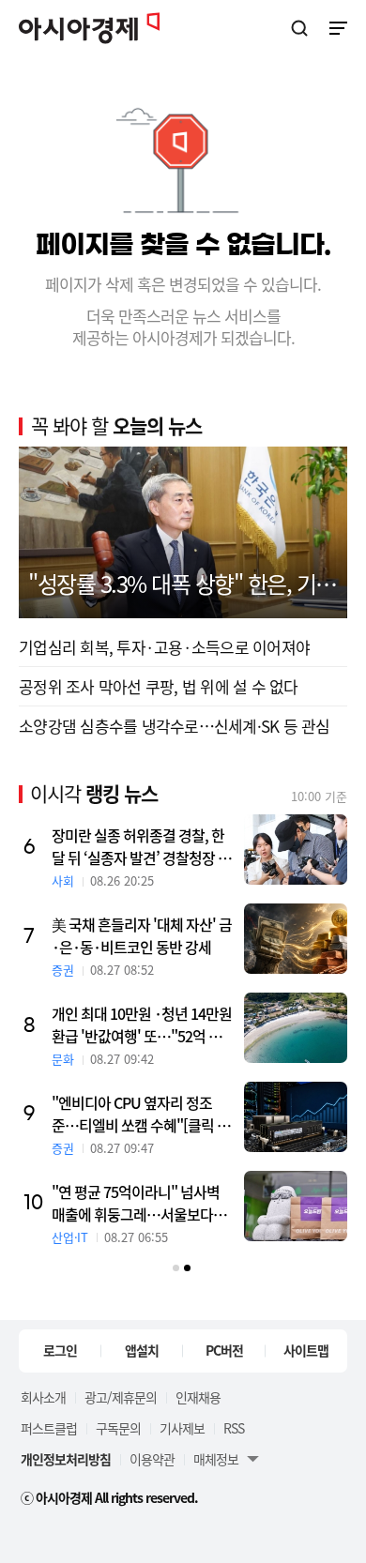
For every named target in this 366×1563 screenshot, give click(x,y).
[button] (176, 1268)
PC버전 (224, 1350)
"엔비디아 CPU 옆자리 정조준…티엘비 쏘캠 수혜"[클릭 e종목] (138, 1113)
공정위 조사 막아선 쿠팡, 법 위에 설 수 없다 (158, 686)
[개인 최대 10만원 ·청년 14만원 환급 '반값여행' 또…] (295, 1028)
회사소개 (43, 1397)
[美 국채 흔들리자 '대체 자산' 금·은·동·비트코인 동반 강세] (295, 938)
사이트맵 (305, 1350)
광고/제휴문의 (120, 1397)
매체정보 (215, 1458)
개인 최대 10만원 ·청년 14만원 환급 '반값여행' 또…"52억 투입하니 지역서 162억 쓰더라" (143, 1024)
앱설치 (142, 1350)
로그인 (60, 1350)
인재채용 (198, 1397)
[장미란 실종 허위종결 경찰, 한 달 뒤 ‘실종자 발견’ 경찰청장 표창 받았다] (295, 849)
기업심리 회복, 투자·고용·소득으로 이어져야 (164, 647)
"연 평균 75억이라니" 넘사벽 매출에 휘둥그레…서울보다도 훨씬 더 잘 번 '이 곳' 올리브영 (139, 1202)
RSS (233, 1428)
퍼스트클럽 (49, 1428)
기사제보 (182, 1428)
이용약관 (152, 1458)
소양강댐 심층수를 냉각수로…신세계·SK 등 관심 (174, 725)
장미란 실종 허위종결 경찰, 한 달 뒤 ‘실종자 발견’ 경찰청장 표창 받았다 (141, 846)
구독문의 (118, 1428)
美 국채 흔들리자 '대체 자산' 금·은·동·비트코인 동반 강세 (142, 935)
